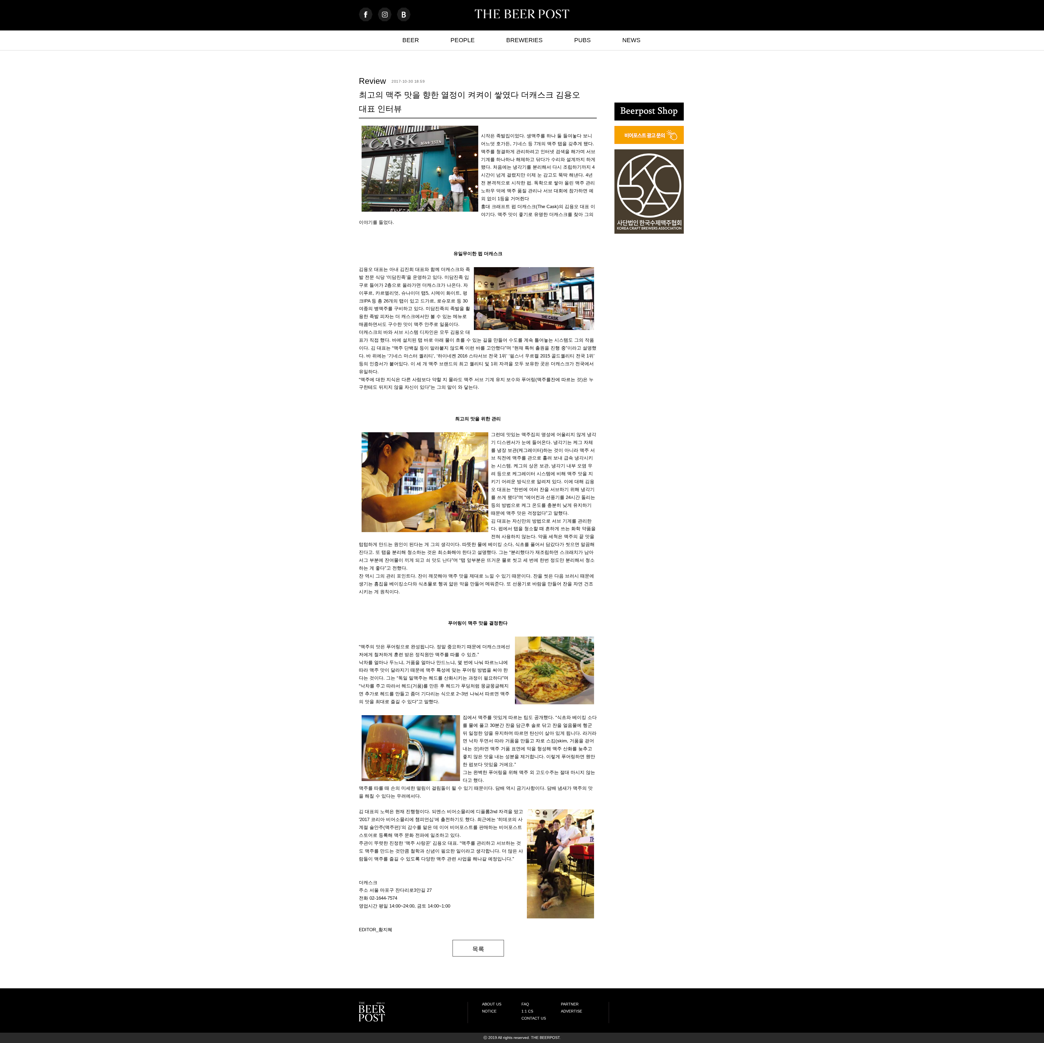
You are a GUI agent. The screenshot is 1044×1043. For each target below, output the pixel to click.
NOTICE (489, 1011)
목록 (478, 949)
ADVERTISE (571, 1011)
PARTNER (570, 1004)
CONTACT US (533, 1018)
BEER (410, 40)
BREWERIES (524, 40)
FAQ (525, 1004)
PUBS (582, 40)
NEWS (631, 40)
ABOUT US (491, 1004)
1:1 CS (527, 1011)
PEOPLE (462, 40)
